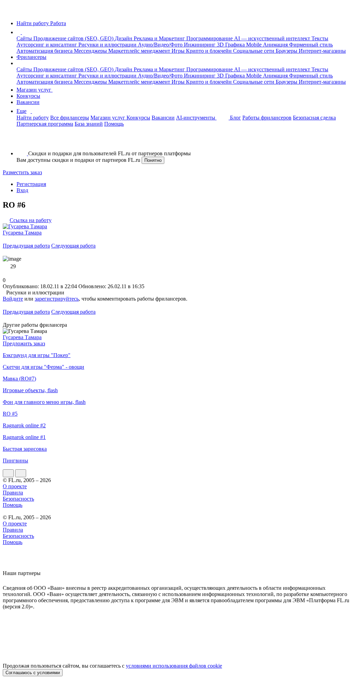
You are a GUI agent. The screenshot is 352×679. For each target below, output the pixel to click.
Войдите (13, 299)
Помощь (114, 124)
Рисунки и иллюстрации (108, 45)
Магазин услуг (34, 90)
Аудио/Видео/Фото (161, 45)
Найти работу (32, 118)
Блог (235, 118)
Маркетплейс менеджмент (140, 51)
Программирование (210, 38)
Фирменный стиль (311, 45)
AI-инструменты (196, 118)
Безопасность (18, 499)
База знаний (89, 124)
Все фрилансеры (69, 118)
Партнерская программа (44, 124)
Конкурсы (28, 96)
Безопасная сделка (314, 118)
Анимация (276, 45)
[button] (23, 32)
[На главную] (9, 11)
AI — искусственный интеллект (272, 38)
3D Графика (231, 45)
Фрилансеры (31, 57)
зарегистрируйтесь (57, 299)
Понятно (153, 160)
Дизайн (124, 38)
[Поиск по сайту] (22, 142)
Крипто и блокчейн (209, 51)
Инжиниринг (200, 45)
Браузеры (287, 51)
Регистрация (31, 184)
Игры (179, 51)
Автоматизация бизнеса (45, 51)
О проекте (15, 486)
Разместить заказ (22, 172)
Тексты (319, 38)
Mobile (254, 45)
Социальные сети (254, 51)
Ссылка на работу (31, 220)
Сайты (24, 38)
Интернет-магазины (322, 51)
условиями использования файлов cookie (174, 666)
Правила (13, 492)
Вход (22, 190)
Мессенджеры (91, 51)
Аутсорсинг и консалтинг (47, 45)
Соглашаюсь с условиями (33, 672)
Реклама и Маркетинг (160, 38)
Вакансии (28, 102)
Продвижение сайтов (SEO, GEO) (74, 38)
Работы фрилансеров (267, 118)
